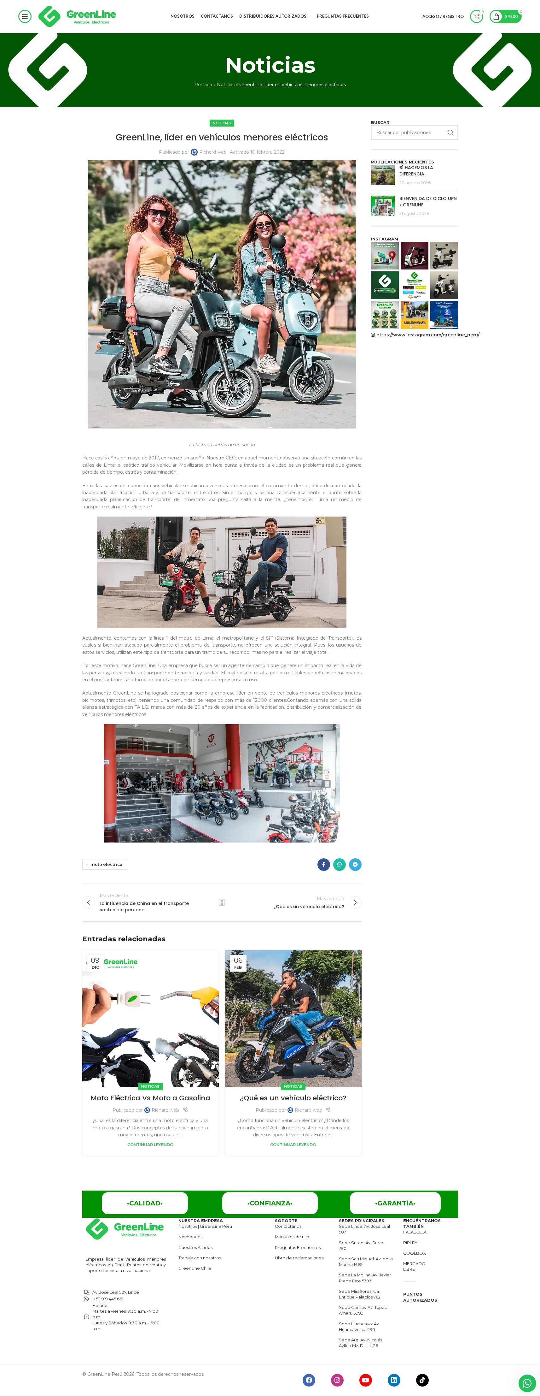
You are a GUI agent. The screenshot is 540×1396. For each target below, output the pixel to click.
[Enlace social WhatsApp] (339, 864)
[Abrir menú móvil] (25, 16)
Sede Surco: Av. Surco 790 (362, 1245)
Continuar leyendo (150, 1144)
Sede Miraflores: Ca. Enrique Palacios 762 (359, 1294)
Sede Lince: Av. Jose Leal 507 (364, 1229)
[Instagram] (337, 1380)
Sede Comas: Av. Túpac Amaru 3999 (363, 1310)
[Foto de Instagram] (385, 255)
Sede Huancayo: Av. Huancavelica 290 (359, 1326)
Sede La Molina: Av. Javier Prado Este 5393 (365, 1277)
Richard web (213, 152)
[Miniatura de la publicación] (383, 175)
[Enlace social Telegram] (355, 864)
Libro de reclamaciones (299, 1257)
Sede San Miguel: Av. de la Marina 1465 (366, 1261)
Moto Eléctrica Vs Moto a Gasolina (150, 1098)
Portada (203, 84)
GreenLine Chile (194, 1268)
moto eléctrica (106, 864)
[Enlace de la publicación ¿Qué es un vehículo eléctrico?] (293, 1018)
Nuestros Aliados (195, 1247)
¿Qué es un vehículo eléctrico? (293, 1098)
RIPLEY (410, 1242)
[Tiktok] (422, 1380)
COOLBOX (414, 1253)
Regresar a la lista (222, 902)
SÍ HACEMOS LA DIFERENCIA (416, 170)
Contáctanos (288, 1226)
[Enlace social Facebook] (323, 864)
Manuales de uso (292, 1236)
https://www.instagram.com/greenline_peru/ (417, 335)
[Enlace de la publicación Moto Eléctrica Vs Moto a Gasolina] (150, 1018)
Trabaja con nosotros (199, 1257)
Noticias (226, 84)
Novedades (190, 1236)
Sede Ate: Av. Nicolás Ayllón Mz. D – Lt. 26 (360, 1342)
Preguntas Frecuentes (298, 1247)
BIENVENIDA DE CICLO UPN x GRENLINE (428, 201)
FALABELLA (415, 1231)
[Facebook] (309, 1380)
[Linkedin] (394, 1380)
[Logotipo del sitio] (77, 16)
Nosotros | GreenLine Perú (205, 1226)
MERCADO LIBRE (414, 1266)
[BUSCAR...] (451, 132)
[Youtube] (365, 1380)
